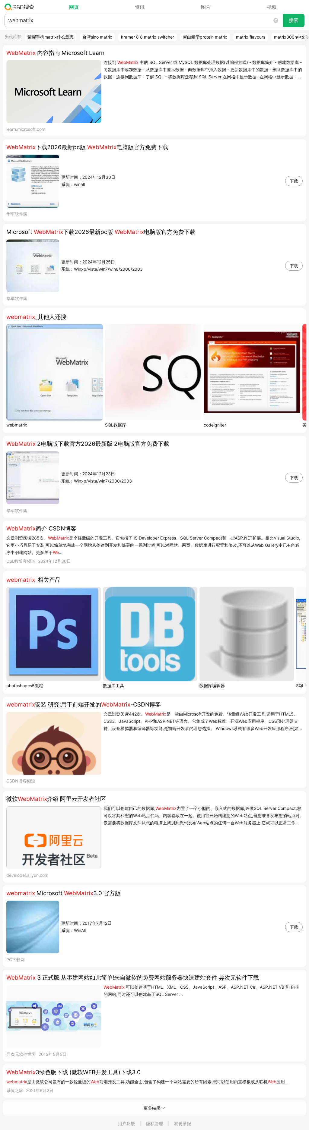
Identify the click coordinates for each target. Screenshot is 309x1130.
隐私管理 (154, 1123)
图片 (206, 7)
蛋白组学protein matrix (205, 36)
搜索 (293, 20)
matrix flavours (250, 36)
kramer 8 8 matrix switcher (147, 36)
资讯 (140, 7)
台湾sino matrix (97, 36)
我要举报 (182, 1123)
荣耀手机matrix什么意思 (50, 36)
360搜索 (21, 7)
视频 (271, 7)
